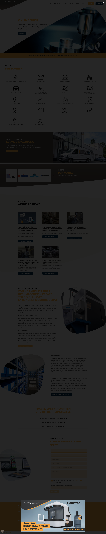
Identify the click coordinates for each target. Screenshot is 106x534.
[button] (2, 531)
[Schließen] (103, 2)
